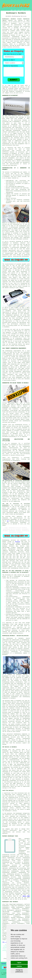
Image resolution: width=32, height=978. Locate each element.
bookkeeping (5, 938)
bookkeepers (5, 565)
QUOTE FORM (26, 896)
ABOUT (19, 10)
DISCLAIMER (28, 10)
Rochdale (17, 541)
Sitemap (4, 963)
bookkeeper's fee (7, 137)
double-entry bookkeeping (10, 871)
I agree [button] (19, 962)
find (7, 904)
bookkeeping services (14, 559)
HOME (11, 10)
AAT (8, 520)
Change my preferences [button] (19, 970)
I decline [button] (19, 966)
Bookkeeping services (9, 540)
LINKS (15, 10)
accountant (9, 159)
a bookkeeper (14, 758)
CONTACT (22, 10)
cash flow (26, 807)
